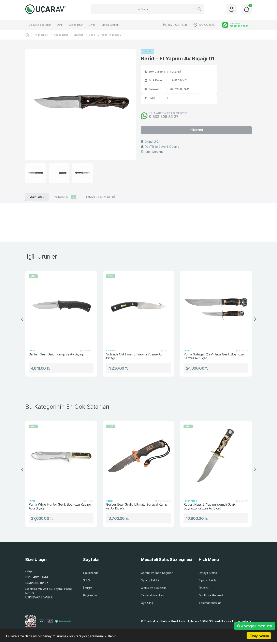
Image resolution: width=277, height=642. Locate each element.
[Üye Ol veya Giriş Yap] (232, 9)
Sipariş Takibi (150, 580)
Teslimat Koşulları (152, 595)
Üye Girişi (147, 603)
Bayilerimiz (90, 595)
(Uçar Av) (147, 51)
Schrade (105, 350)
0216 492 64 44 (36, 577)
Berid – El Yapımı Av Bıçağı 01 (105, 34)
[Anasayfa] (27, 35)
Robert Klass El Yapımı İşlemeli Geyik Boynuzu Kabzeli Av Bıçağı (209, 506)
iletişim (29, 571)
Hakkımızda (91, 573)
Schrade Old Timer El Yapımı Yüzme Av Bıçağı (129, 356)
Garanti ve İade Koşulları (157, 573)
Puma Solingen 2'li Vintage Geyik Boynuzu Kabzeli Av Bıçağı (208, 356)
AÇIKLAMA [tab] (37, 197)
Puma (181, 350)
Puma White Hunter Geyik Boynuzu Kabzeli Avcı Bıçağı (60, 506)
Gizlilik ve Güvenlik (153, 588)
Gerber (27, 350)
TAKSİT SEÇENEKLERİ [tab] (100, 197)
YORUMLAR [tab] (64, 197)
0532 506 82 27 (36, 583)
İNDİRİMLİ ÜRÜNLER (175, 24)
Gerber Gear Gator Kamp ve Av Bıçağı (51, 354)
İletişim (87, 588)
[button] (255, 319)
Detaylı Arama (208, 573)
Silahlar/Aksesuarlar (39, 24)
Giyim (92, 24)
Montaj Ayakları (110, 24)
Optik (60, 24)
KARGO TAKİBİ (207, 24)
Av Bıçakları (41, 34)
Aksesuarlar (76, 24)
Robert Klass (190, 500)
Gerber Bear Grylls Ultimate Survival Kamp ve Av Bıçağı (136, 506)
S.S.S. (86, 580)
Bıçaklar (78, 34)
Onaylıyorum (259, 635)
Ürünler (203, 588)
